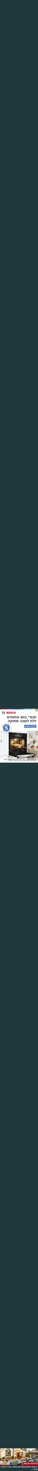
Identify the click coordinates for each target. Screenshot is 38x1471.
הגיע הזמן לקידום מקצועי (30, 1463)
